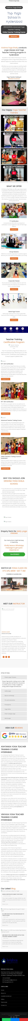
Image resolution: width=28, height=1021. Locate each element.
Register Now (5, 379)
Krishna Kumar (6, 632)
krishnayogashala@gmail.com (9, 980)
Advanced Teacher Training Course (11, 420)
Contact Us (4, 1005)
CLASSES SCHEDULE (6, 996)
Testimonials (4, 1002)
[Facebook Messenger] (15, 1019)
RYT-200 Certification (7, 364)
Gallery (2, 999)
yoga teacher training (8, 806)
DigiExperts (17, 1015)
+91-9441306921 (6, 978)
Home (2, 990)
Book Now (14, 36)
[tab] (14, 677)
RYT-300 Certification (7, 402)
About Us (3, 993)
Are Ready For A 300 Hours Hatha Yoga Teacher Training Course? (13, 935)
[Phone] (23, 1019)
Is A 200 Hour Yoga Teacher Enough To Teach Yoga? (13, 914)
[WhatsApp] (6, 1019)
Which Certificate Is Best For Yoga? (12, 894)
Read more (14, 229)
